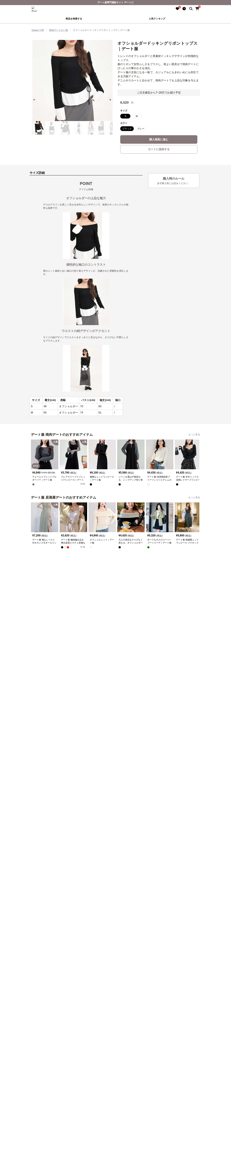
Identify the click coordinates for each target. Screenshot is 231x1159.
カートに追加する (159, 149)
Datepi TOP (38, 30)
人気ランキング (157, 18)
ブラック (127, 128)
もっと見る (194, 434)
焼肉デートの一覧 (58, 30)
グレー (140, 128)
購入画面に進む (158, 139)
